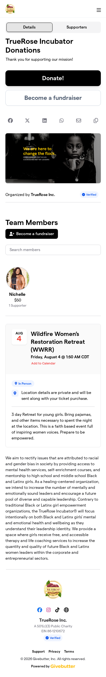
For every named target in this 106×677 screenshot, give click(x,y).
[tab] (30, 27)
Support (38, 651)
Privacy (54, 651)
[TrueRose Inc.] (10, 9)
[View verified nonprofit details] (89, 194)
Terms (69, 651)
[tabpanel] (53, 299)
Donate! (53, 78)
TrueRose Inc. (43, 195)
